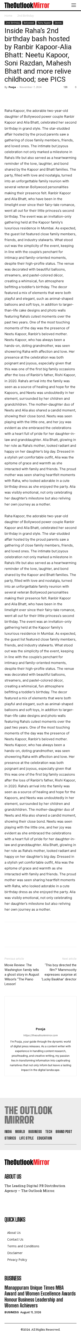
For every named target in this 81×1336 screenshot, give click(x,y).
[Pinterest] (29, 97)
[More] (50, 97)
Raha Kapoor (44, 22)
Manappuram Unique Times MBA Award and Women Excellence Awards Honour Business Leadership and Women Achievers (40, 1297)
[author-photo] (40, 1023)
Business (11, 1312)
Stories (58, 22)
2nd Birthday (25, 16)
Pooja (12, 87)
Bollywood (29, 22)
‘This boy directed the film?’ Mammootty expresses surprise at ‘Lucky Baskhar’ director (58, 972)
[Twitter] (19, 97)
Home (8, 16)
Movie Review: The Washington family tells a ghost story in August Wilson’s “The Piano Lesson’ (21, 974)
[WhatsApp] (40, 97)
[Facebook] (9, 97)
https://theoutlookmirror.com (40, 1035)
